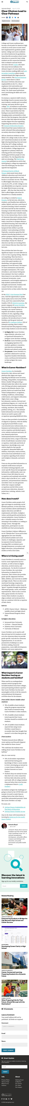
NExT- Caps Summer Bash (14, 294)
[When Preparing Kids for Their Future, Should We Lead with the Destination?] (14, 988)
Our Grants (18, 1083)
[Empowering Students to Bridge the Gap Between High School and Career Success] (14, 906)
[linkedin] (6, 1099)
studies (15, 65)
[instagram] (4, 1099)
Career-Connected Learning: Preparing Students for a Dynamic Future (14, 974)
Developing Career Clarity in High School (14, 947)
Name (4, 1041)
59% (8, 106)
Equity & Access (6, 21)
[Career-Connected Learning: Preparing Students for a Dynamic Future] (14, 960)
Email (3, 1033)
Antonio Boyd (6, 8)
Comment (5, 1023)
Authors (4, 1085)
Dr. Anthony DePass (15, 322)
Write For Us (5, 1083)
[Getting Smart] (14, 2)
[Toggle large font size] (27, 553)
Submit (24, 886)
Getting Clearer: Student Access (15, 811)
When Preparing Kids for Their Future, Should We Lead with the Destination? (13, 1002)
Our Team (18, 1085)
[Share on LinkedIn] (10, 17)
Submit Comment (8, 1050)
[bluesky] (11, 1099)
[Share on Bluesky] (15, 17)
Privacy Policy (5, 1080)
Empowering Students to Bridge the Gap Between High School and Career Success (14, 920)
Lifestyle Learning (18, 303)
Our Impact (18, 1087)
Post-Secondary (15, 21)
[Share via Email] (18, 17)
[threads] (9, 1099)
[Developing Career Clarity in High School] (14, 934)
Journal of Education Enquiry (13, 126)
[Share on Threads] (12, 17)
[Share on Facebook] (7, 17)
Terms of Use (5, 1081)
